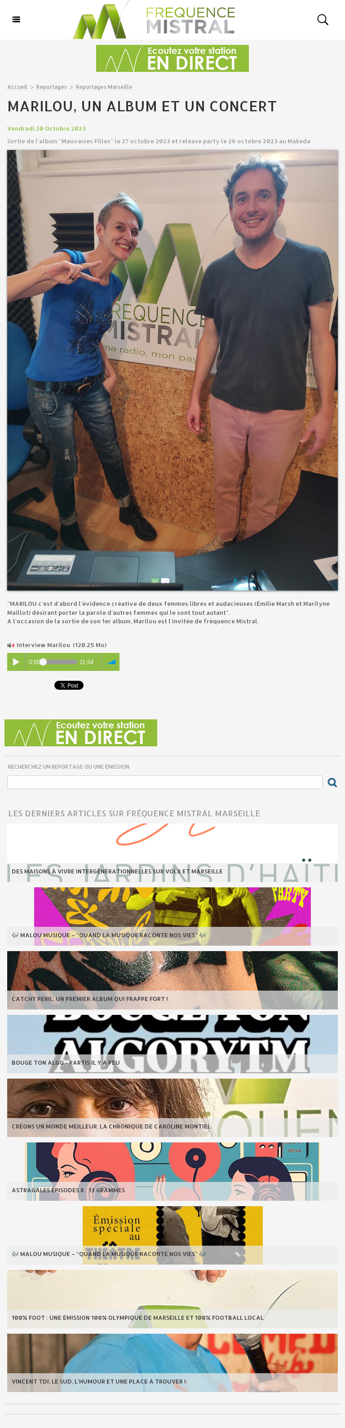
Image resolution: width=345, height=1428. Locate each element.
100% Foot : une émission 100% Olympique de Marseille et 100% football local (138, 1317)
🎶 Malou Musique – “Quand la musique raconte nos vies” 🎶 (109, 935)
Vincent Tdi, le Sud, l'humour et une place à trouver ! (99, 1381)
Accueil (17, 87)
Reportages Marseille (104, 87)
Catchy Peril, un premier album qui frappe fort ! (90, 998)
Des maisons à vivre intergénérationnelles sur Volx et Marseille (117, 871)
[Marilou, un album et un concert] (172, 152)
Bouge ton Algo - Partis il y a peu (66, 1062)
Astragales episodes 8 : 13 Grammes (68, 1190)
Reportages (51, 87)
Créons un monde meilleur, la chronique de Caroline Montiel (111, 1126)
